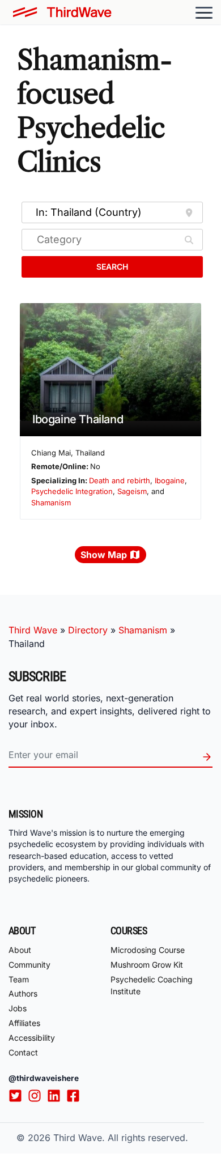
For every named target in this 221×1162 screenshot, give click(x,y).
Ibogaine (170, 480)
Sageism (132, 491)
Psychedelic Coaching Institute (151, 985)
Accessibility (31, 1037)
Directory (88, 630)
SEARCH (112, 266)
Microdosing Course (147, 950)
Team (18, 979)
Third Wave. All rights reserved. (120, 1137)
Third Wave (32, 630)
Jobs (17, 1008)
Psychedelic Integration (72, 491)
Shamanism (51, 502)
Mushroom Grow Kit (146, 964)
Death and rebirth (119, 480)
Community (29, 964)
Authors (22, 993)
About (19, 950)
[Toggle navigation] (204, 12)
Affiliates (24, 1023)
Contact (23, 1052)
